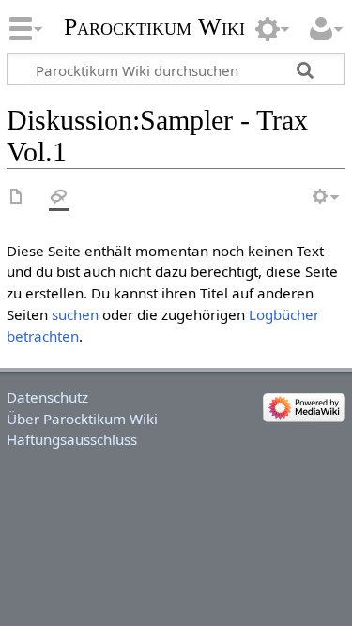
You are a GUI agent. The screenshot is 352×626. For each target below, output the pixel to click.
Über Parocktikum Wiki (82, 418)
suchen (75, 314)
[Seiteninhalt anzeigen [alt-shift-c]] (17, 197)
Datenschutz (47, 397)
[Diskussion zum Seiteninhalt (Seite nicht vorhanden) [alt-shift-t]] (59, 197)
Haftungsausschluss (72, 439)
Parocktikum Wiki (154, 25)
